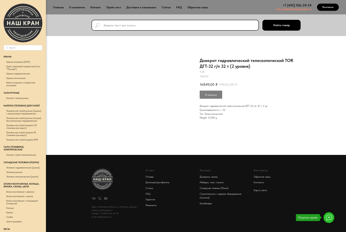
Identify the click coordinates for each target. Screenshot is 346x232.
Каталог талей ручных (17, 98)
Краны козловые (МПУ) (18, 62)
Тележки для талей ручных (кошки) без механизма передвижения (23, 119)
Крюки (9, 212)
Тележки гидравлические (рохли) (23, 167)
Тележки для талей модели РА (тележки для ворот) (21, 134)
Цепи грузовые (14, 221)
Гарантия (150, 199)
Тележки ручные (14, 172)
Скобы (9, 217)
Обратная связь (197, 7)
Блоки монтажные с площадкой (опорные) (22, 202)
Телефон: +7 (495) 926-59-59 (105, 213)
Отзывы (150, 176)
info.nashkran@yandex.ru (294, 9)
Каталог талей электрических (21, 154)
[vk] (94, 198)
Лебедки (204, 182)
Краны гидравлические (18, 73)
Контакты (259, 182)
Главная (58, 7)
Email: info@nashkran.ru (102, 217)
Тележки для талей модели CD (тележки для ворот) (21, 126)
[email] (105, 198)
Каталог (95, 7)
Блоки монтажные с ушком (19, 196)
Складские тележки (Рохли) (214, 188)
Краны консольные (16, 78)
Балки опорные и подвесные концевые (20, 84)
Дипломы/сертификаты (157, 182)
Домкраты (205, 176)
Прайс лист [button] (113, 7)
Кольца (10, 208)
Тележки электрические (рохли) (22, 176)
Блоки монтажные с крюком (20, 191)
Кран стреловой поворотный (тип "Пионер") (23, 67)
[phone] (99, 198)
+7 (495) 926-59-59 (297, 5)
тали (212, 182)
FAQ (179, 7)
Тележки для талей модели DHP (22, 139)
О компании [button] (77, 7)
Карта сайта (260, 190)
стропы (219, 182)
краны (214, 176)
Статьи (166, 7)
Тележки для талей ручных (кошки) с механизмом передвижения (23, 112)
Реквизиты (151, 205)
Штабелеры (206, 203)
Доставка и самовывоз (141, 7)
